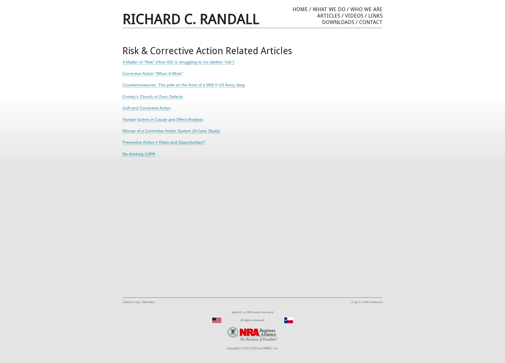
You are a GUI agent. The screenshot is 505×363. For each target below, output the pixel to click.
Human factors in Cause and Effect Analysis (162, 119)
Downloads (338, 22)
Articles (328, 16)
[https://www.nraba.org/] (252, 334)
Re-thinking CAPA (138, 154)
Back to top (132, 302)
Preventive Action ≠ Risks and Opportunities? (163, 142)
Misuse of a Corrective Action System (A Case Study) (171, 131)
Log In (356, 302)
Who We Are (366, 9)
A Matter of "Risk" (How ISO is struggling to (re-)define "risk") (178, 62)
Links (375, 16)
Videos (354, 16)
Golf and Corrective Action (146, 108)
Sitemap (147, 302)
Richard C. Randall (190, 19)
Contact (371, 22)
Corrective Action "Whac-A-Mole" (152, 73)
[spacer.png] (226, 320)
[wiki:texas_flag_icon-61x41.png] (288, 320)
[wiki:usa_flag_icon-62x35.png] (216, 320)
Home (300, 9)
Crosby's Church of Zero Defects (152, 96)
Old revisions (372, 302)
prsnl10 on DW (242, 312)
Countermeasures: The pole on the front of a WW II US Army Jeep (183, 85)
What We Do (329, 9)
